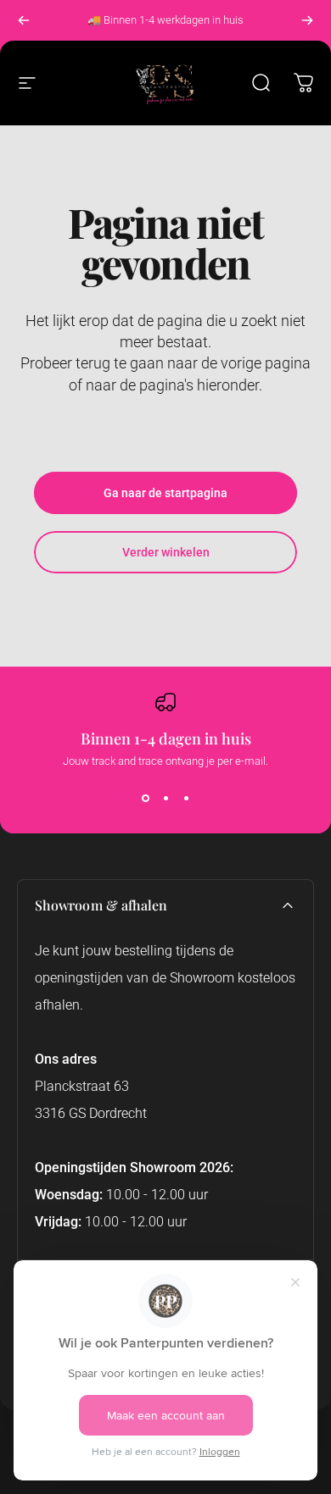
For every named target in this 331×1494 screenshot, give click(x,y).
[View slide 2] (165, 798)
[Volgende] (307, 20)
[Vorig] (23, 20)
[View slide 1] (145, 798)
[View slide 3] (186, 798)
